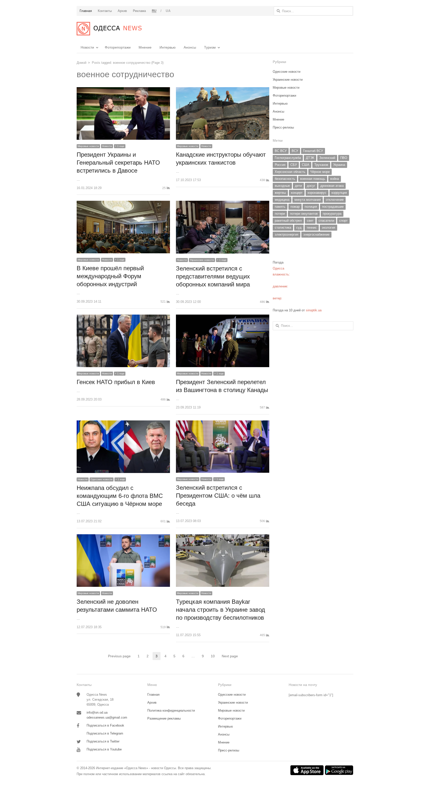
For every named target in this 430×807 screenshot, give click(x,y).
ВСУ (295, 151)
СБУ (293, 165)
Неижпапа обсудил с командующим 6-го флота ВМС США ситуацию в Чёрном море (120, 495)
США (305, 165)
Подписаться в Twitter (103, 741)
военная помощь (312, 179)
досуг (311, 186)
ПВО (343, 158)
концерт (297, 193)
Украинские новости (202, 260)
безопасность (285, 179)
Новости (87, 47)
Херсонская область (290, 172)
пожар (295, 206)
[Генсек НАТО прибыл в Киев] (123, 317)
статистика (283, 227)
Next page (230, 656)
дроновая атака (332, 186)
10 (214, 656)
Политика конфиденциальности (171, 710)
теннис (312, 227)
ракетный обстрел (288, 220)
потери (280, 213)
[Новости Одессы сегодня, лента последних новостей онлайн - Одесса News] (109, 28)
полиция (311, 206)
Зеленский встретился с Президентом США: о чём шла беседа (218, 495)
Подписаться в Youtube (104, 749)
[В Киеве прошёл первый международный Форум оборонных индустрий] (123, 203)
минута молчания (307, 200)
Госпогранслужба (288, 158)
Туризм (210, 47)
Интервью (168, 47)
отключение (335, 200)
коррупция (339, 193)
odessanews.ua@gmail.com (107, 717)
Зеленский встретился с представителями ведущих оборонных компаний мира (213, 276)
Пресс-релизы (283, 127)
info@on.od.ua (97, 712)
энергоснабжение (316, 234)
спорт (343, 220)
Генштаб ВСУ (313, 151)
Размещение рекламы (164, 718)
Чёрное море (320, 172)
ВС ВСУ (281, 151)
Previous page (119, 656)
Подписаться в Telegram (105, 733)
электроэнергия (286, 234)
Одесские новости (101, 479)
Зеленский (327, 158)
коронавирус (317, 193)
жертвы (280, 193)
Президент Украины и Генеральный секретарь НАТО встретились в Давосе (118, 162)
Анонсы (190, 47)
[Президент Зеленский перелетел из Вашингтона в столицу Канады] (222, 317)
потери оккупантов (304, 213)
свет (310, 220)
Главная (153, 694)
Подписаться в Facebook (105, 725)
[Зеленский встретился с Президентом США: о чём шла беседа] (222, 423)
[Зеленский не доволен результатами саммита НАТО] (123, 537)
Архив (152, 702)
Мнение (145, 47)
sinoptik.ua (314, 310)
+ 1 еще (119, 146)
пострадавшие (333, 206)
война (334, 179)
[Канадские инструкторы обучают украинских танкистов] (222, 90)
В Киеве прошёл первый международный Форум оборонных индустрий (110, 276)
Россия (280, 165)
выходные (282, 186)
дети (298, 186)
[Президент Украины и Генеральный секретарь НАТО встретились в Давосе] (123, 90)
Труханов (321, 165)
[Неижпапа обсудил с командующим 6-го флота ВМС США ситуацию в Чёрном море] (123, 423)
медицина (282, 200)
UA (168, 11)
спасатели (326, 220)
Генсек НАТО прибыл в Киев (116, 382)
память (280, 206)
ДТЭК (310, 158)
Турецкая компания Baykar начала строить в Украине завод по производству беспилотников (220, 609)
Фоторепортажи (118, 47)
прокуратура (332, 213)
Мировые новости (88, 146)
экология (328, 227)
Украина (339, 165)
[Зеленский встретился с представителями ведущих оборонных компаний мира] (222, 203)
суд (299, 227)
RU (154, 11)
